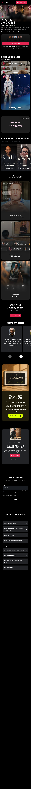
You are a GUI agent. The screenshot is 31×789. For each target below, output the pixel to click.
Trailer (22, 118)
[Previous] (10, 356)
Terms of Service (7, 495)
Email (4, 485)
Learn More (14, 460)
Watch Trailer (16, 31)
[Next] (21, 356)
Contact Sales (15, 455)
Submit (15, 499)
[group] (9, 157)
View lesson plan (6, 59)
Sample (27, 118)
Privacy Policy (16, 495)
